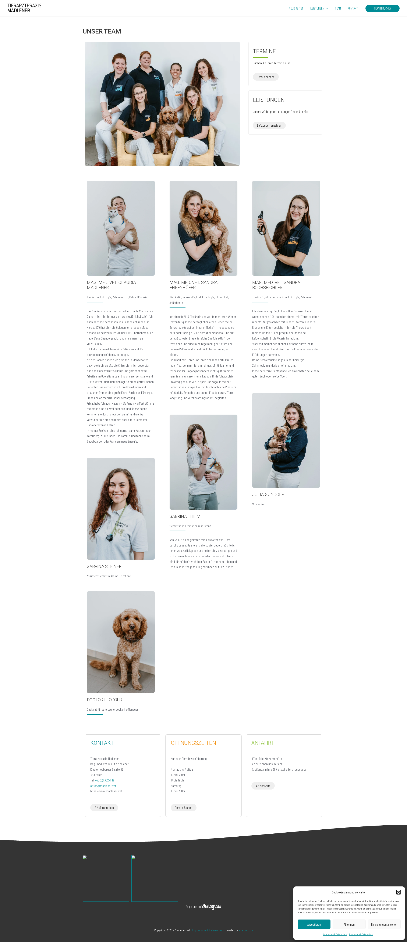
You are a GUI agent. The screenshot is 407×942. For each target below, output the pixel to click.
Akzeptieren (314, 924)
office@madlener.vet (103, 786)
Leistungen (317, 8)
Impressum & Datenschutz (335, 934)
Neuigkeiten (296, 8)
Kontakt (353, 8)
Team (338, 8)
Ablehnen (349, 924)
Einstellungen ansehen (384, 924)
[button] (398, 892)
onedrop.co (246, 930)
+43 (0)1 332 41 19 (104, 780)
